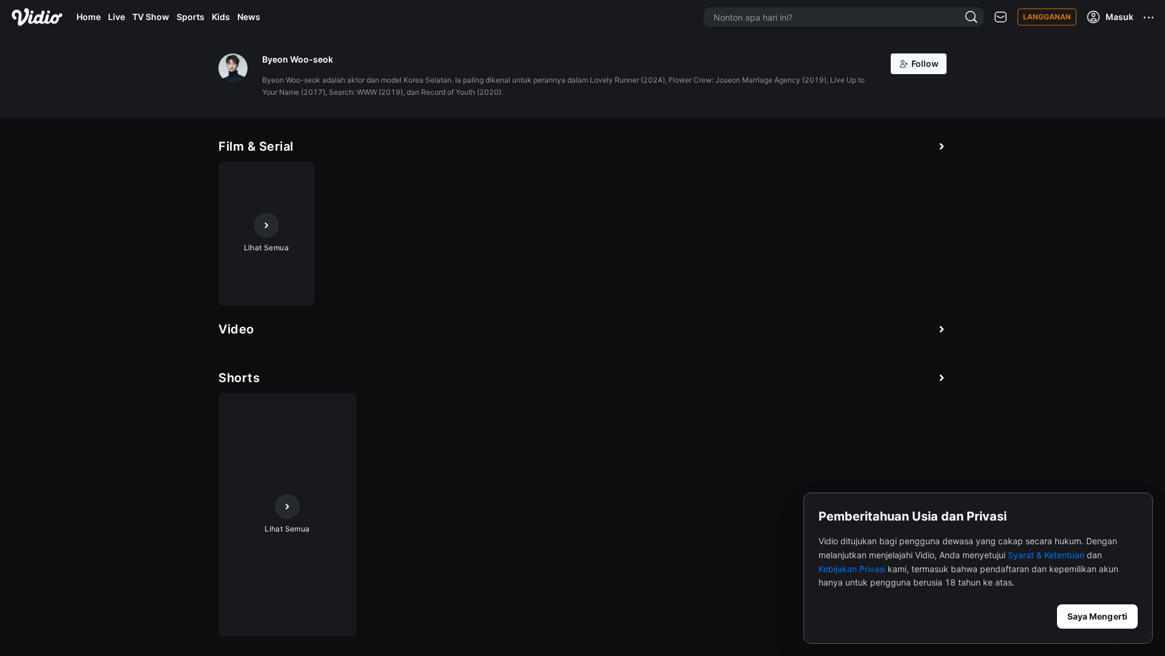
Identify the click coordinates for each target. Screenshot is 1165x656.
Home (88, 17)
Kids (221, 17)
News (248, 17)
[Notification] (1000, 17)
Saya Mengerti (1097, 616)
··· (1149, 17)
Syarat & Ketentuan (1046, 555)
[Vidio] (37, 17)
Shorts (239, 378)
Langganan (1047, 16)
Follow (925, 63)
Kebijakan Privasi (852, 569)
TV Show (150, 17)
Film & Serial (256, 146)
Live (116, 17)
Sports (190, 17)
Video (236, 329)
